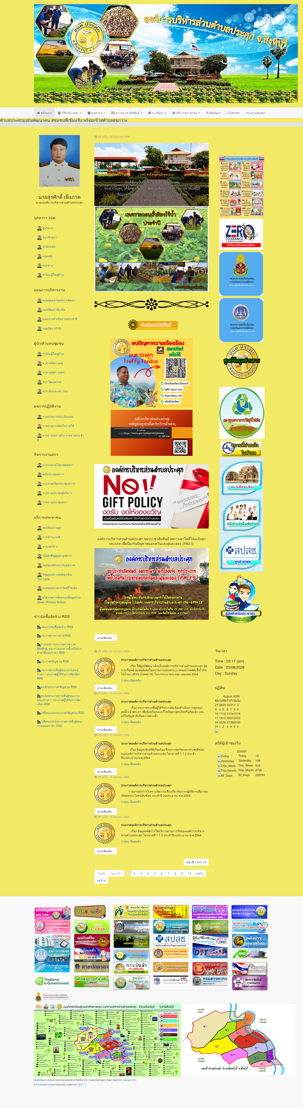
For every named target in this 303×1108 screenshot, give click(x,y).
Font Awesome (42, 1084)
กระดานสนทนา (256, 113)
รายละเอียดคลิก (131, 680)
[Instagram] (249, 138)
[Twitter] (226, 138)
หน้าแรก (46, 113)
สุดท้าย (101, 880)
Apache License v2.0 (124, 1080)
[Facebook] (218, 138)
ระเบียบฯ (158, 113)
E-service (234, 113)
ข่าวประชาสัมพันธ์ (128, 113)
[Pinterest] (257, 138)
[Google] (234, 138)
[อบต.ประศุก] (166, 53)
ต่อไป (199, 873)
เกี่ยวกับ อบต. (70, 113)
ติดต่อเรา (215, 113)
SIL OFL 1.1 (80, 1084)
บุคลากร (97, 113)
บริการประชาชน (187, 113)
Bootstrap (39, 1080)
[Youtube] (242, 138)
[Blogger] (265, 138)
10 (189, 873)
